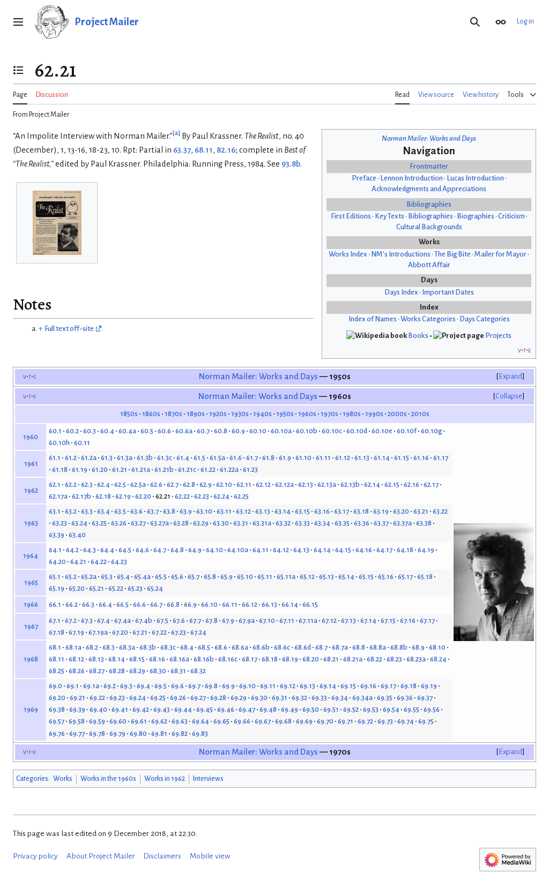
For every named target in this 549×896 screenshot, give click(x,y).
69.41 (120, 709)
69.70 (325, 721)
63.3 (87, 511)
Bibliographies (428, 204)
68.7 (321, 647)
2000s (397, 414)
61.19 (79, 469)
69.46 (225, 709)
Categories (32, 778)
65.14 (346, 577)
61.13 (361, 458)
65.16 (386, 577)
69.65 (221, 721)
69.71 (345, 721)
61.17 (440, 458)
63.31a (262, 523)
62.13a (326, 484)
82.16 (226, 150)
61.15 (401, 458)
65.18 (425, 577)
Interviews (208, 778)
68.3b (147, 647)
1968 (31, 659)
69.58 (77, 721)
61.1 (55, 458)
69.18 (408, 686)
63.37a (402, 523)
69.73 (385, 721)
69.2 (109, 686)
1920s (218, 414)
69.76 (57, 733)
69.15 (348, 686)
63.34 (322, 523)
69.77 (77, 733)
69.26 (178, 698)
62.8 (189, 484)
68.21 (331, 659)
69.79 (117, 733)
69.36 (405, 698)
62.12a (284, 484)
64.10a (237, 550)
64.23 (119, 562)
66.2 (71, 604)
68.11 (204, 150)
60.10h (59, 443)
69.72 (365, 721)
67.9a (247, 620)
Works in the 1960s (108, 778)
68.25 (56, 671)
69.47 (247, 709)
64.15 (343, 550)
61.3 (107, 458)
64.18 (405, 550)
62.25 (241, 496)
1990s (374, 414)
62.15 (391, 484)
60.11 (82, 443)
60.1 (55, 431)
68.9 (418, 647)
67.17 (427, 620)
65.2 (71, 577)
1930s (240, 414)
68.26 (77, 671)
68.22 (374, 659)
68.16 (157, 659)
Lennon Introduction (411, 178)
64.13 (301, 550)
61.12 (342, 458)
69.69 (304, 721)
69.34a (362, 698)
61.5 (199, 458)
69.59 (97, 721)
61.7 (252, 458)
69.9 (228, 686)
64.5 (124, 550)
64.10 (214, 550)
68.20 (310, 659)
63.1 (55, 511)
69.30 (259, 698)
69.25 (158, 698)
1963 (31, 523)
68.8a (377, 647)
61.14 (382, 458)
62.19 (123, 496)
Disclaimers (162, 856)
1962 (31, 490)
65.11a (286, 577)
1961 (31, 464)
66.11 (230, 604)
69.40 (98, 709)
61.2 (71, 458)
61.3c (164, 458)
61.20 (100, 469)
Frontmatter (429, 166)
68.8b (398, 647)
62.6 (156, 484)
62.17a (58, 496)
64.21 (78, 562)
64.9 (195, 550)
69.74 (405, 721)
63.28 (181, 523)
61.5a (217, 458)
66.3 (88, 604)
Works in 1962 (164, 778)
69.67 (263, 721)
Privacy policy (35, 856)
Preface (364, 178)
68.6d (302, 647)
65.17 (405, 577)
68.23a (416, 659)
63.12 (243, 511)
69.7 (194, 686)
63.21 (420, 511)
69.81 (159, 733)
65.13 (326, 577)
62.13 (305, 484)
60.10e (382, 431)
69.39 (77, 709)
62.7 (173, 484)
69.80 (138, 733)
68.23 (394, 659)
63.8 (169, 511)
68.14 (116, 659)
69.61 (139, 721)
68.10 (437, 647)
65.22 (115, 588)
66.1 (55, 604)
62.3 (87, 484)
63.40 (77, 535)
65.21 (96, 588)
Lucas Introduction (475, 178)
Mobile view (210, 856)
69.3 (126, 686)
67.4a (122, 620)
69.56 (432, 709)
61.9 (285, 458)
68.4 (187, 647)
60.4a (127, 431)
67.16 (408, 620)
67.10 (267, 620)
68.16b (204, 659)
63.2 (71, 511)
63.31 (240, 523)
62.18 (103, 496)
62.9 (205, 484)
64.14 (322, 550)
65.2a (89, 577)
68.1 (55, 647)
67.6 (179, 620)
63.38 (424, 523)
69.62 (159, 721)
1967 (31, 626)
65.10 (245, 577)
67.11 (286, 620)
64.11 (261, 550)
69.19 (429, 686)
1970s (329, 414)
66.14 (289, 604)
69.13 (307, 686)
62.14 (372, 484)
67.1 (55, 620)
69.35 (384, 698)
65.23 (135, 588)
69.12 (287, 686)
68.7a (340, 647)
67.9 (228, 620)
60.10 (257, 431)
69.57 (56, 721)
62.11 (243, 484)
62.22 (182, 496)
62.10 (224, 484)
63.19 (381, 511)
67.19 (76, 632)
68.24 (438, 659)
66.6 (139, 604)
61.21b (164, 469)
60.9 (238, 431)
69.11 (268, 686)
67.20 (120, 632)
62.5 (120, 484)
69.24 (137, 698)
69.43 (161, 709)
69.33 (319, 698)
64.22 (99, 562)
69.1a (91, 686)
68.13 (96, 659)
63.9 (186, 511)
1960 (30, 437)
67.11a (308, 620)
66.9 (190, 604)
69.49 (289, 709)
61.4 (182, 458)
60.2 (72, 431)
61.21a (140, 469)
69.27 (198, 698)
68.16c (228, 659)
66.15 (310, 604)
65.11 (264, 577)
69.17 (388, 686)
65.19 (56, 588)
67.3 (87, 620)
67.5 (162, 620)
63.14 (282, 511)
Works (62, 778)
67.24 (198, 632)
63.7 (153, 511)
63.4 (103, 511)
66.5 (122, 604)
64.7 (159, 550)
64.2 (72, 550)
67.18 (56, 632)
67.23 (178, 632)
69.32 (299, 698)
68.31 (178, 671)
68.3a (127, 647)
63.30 (221, 523)
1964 (30, 556)
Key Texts (389, 216)
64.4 (107, 550)
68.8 (358, 647)
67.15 (388, 620)
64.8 (177, 550)
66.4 (105, 604)
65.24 (155, 588)
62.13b (350, 484)
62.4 (103, 484)
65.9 (226, 577)
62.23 (201, 496)
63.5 (120, 511)
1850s (129, 414)
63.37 (182, 150)
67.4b (143, 620)
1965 (31, 582)
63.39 (56, 535)
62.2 (71, 484)
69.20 (57, 698)
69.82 (180, 733)
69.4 (143, 686)
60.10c (332, 431)
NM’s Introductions (401, 254)
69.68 (283, 721)
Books (418, 336)
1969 (31, 709)
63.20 (401, 511)
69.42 (140, 709)
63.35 (342, 523)
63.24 (79, 523)
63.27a (159, 523)
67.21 (139, 632)
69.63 (180, 721)
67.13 (348, 620)
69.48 (268, 709)
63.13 (262, 511)
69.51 (331, 709)
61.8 (268, 458)
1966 (31, 604)
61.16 (421, 458)
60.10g (431, 431)
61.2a (89, 458)
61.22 (208, 469)
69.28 (218, 698)
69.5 (160, 686)
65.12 (307, 577)
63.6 (136, 511)
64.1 (55, 550)
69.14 (328, 686)
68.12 (76, 659)
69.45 (204, 709)
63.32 (283, 523)
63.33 (302, 523)
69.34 (339, 698)
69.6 (177, 686)
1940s (262, 414)
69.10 (247, 686)
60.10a (281, 431)
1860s (151, 414)
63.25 (99, 523)
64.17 (384, 550)
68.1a (73, 647)
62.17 (431, 484)
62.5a (138, 484)
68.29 (137, 671)
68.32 (198, 671)
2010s (420, 414)
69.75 (426, 721)
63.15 (302, 511)
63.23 (59, 523)
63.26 (119, 523)
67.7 (195, 620)
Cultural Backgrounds (429, 227)
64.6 (142, 550)
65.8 (210, 577)
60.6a (183, 431)
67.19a (98, 632)
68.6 (220, 647)
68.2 (92, 647)
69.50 (310, 709)
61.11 (323, 458)
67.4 (103, 620)
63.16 (322, 511)
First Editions (351, 216)
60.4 (107, 431)
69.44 (183, 709)
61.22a (229, 469)
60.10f (407, 431)
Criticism (511, 216)
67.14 (368, 620)
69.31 (279, 698)
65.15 (366, 577)
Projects (498, 336)
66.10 (209, 604)
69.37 (425, 698)
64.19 (426, 550)
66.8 (173, 604)
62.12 (263, 484)
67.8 (211, 620)
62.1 (55, 484)
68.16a (179, 659)
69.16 (368, 686)
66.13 (269, 604)
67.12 (329, 620)
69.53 (371, 709)
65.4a (142, 577)
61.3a (124, 458)
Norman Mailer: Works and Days (429, 138)
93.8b (290, 164)
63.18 (361, 511)
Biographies (475, 216)
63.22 (440, 511)
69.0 (55, 686)
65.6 (177, 577)
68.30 (158, 671)
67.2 (71, 620)
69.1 (72, 686)
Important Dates (448, 292)
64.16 (363, 550)
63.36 (361, 523)
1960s (307, 414)
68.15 (137, 659)
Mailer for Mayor (500, 254)
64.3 (89, 550)
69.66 (242, 721)
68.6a (240, 647)
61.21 (119, 469)
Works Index (348, 254)
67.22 (159, 632)
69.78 (97, 733)
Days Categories (484, 319)
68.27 (97, 671)
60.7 (203, 431)
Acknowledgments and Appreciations (429, 189)
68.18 (270, 659)
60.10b (306, 431)
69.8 (211, 686)
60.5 (146, 431)
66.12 (249, 604)
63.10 (204, 511)
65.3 (107, 577)
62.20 (143, 496)
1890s (196, 414)
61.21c (187, 469)
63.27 (138, 523)
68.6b (261, 647)
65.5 (161, 577)
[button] (18, 22)
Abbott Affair (429, 265)
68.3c (168, 647)
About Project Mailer (100, 856)
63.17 (341, 511)
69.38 (57, 709)
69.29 (239, 698)
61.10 (303, 458)
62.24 (221, 496)
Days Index (401, 292)
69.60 (118, 721)
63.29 (201, 523)
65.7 (193, 577)
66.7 (156, 604)
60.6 (164, 431)
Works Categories (428, 319)
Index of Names (372, 319)
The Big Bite (452, 254)
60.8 (220, 431)
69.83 (200, 733)
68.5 (204, 647)
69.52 (351, 709)
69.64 (200, 721)
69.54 (391, 709)
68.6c (282, 647)
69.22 (97, 698)
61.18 (60, 469)
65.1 (55, 577)
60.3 (89, 431)
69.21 (77, 698)
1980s (352, 414)
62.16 (411, 484)
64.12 (281, 550)
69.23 (117, 698)
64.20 (57, 562)
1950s (285, 414)
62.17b (81, 496)
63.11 (224, 511)
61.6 (235, 458)
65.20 (77, 588)
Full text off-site (69, 329)
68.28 (117, 671)
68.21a (352, 659)
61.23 (250, 469)
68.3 (108, 647)
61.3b (145, 458)
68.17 (249, 659)
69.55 (411, 709)
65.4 (123, 577)
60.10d (356, 431)
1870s (173, 414)
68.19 (290, 659)
